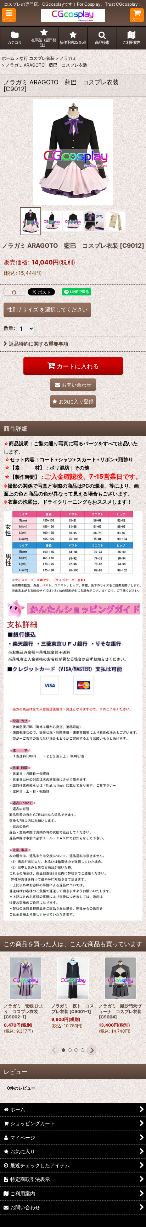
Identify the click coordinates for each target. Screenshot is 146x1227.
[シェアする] (14, 292)
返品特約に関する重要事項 (38, 344)
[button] (9, 15)
